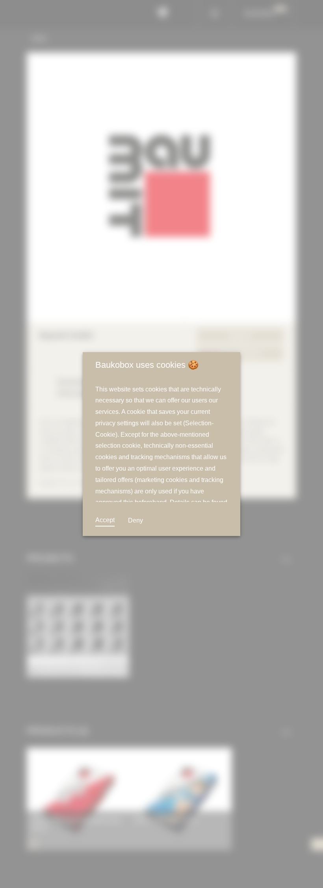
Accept (104, 520)
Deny (134, 521)
